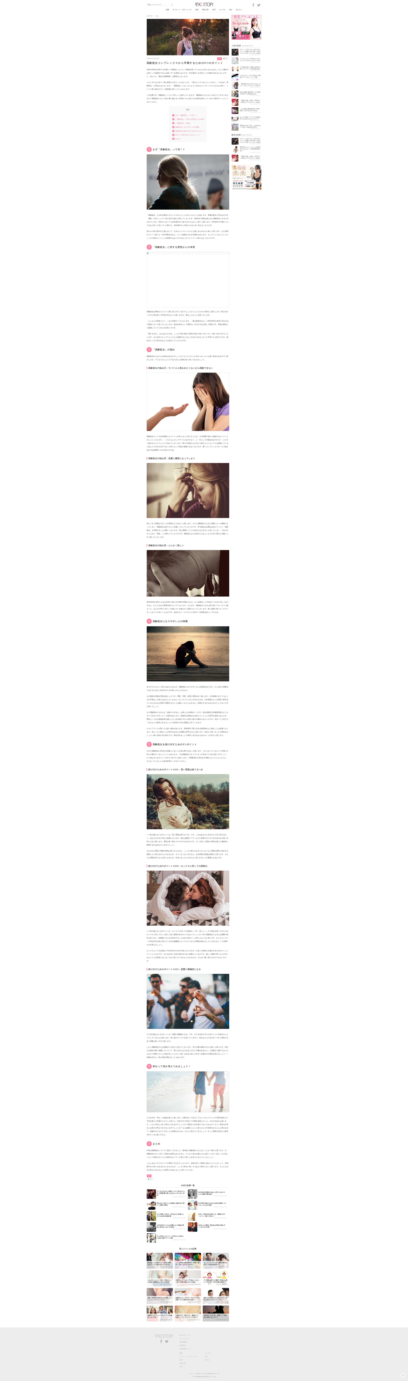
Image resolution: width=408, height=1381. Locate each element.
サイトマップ (183, 1338)
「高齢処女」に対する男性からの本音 (189, 119)
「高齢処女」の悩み (183, 123)
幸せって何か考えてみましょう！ (188, 135)
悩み (230, 10)
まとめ (177, 139)
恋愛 (167, 10)
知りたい (239, 10)
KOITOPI (149, 16)
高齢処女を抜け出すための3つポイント (190, 131)
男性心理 (205, 10)
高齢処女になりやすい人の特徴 (187, 127)
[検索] (172, 4)
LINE (214, 10)
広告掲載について (185, 1349)
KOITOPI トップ (184, 1335)
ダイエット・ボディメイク (182, 10)
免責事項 (182, 1345)
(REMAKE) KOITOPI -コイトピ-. (206, 1376)
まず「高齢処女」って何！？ (186, 115)
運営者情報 (183, 1342)
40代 (226, 58)
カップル (222, 10)
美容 (196, 10)
